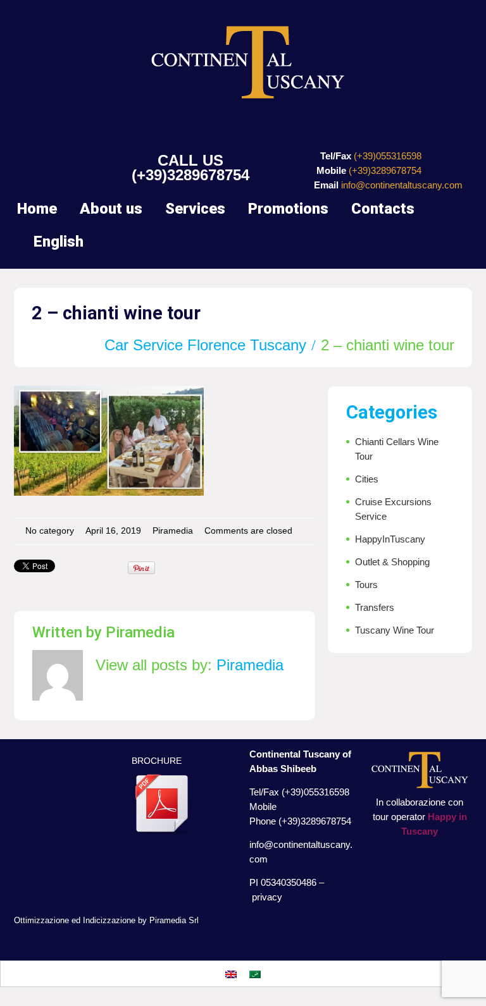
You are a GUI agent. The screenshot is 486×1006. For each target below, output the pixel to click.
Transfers (374, 607)
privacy (267, 897)
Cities (366, 479)
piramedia (173, 531)
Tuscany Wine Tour (394, 630)
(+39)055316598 (387, 155)
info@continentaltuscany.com (402, 185)
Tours (366, 584)
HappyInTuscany (390, 539)
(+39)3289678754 (190, 174)
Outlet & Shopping (392, 561)
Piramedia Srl (174, 920)
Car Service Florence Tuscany (205, 344)
